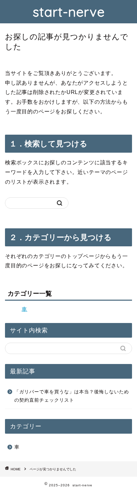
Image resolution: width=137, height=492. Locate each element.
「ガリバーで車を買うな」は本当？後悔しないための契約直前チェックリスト (71, 396)
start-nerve (69, 11)
